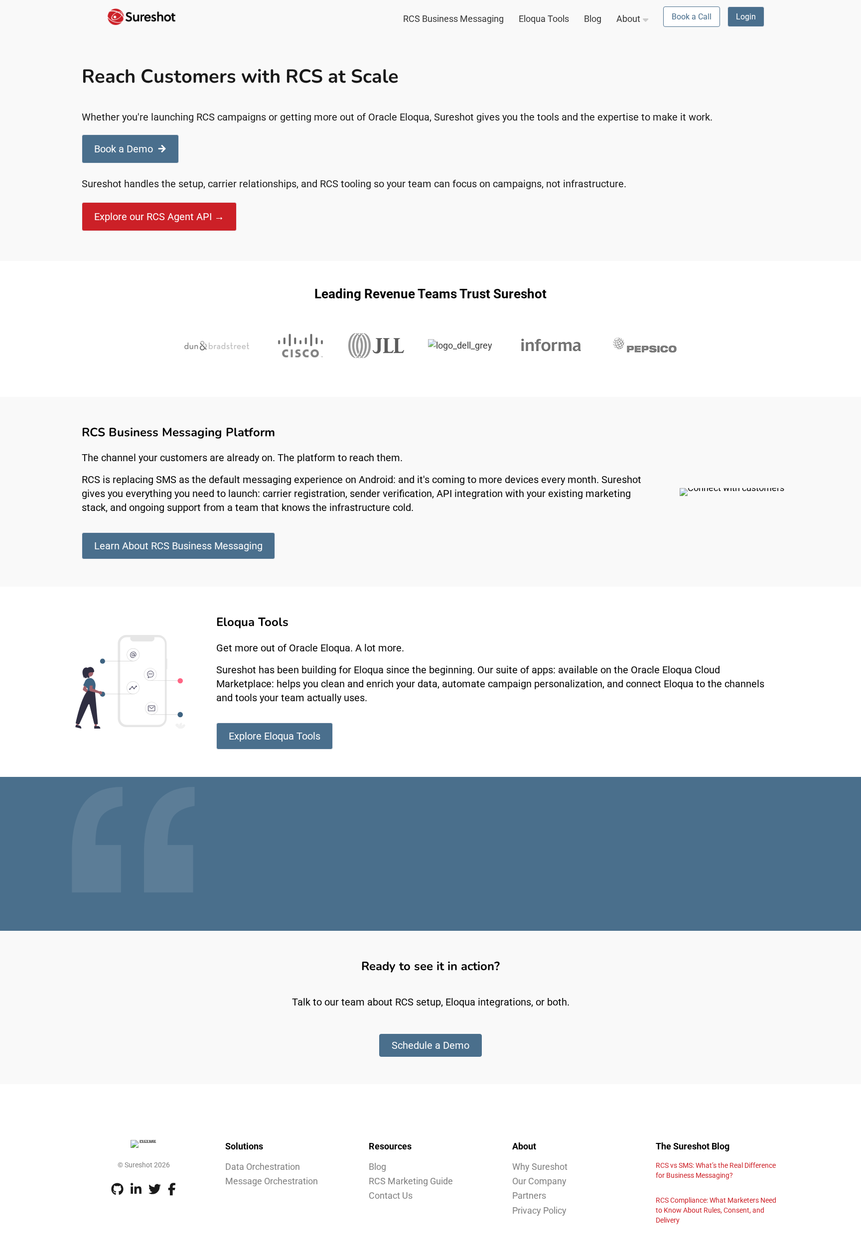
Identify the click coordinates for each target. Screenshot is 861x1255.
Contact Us (391, 1195)
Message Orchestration (271, 1181)
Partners (529, 1195)
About (628, 18)
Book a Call (692, 16)
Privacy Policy (539, 1210)
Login (746, 16)
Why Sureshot (540, 1166)
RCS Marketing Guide (411, 1181)
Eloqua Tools (544, 18)
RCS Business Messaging (453, 18)
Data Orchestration (262, 1166)
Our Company (539, 1181)
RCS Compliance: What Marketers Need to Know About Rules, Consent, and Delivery (716, 1210)
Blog (592, 18)
